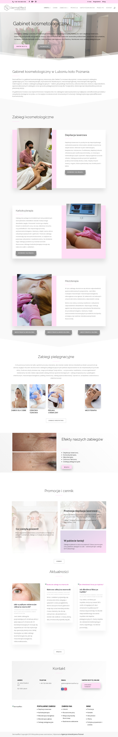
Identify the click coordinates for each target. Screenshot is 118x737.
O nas (89, 1)
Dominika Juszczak (30, 610)
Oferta (46, 8)
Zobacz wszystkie (56, 420)
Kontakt (109, 8)
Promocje (74, 8)
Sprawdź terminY (87, 686)
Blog (104, 1)
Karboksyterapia (44, 712)
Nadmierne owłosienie (70, 721)
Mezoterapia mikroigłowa (58, 332)
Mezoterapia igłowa (88, 332)
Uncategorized (26, 611)
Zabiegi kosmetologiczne (62, 594)
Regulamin (97, 1)
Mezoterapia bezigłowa (24, 332)
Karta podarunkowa (87, 8)
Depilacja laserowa (44, 709)
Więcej (66, 467)
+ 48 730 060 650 (45, 683)
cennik (59, 561)
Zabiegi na (63, 8)
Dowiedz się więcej (75, 172)
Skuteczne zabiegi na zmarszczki (59, 590)
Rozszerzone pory (69, 712)
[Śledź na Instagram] (65, 689)
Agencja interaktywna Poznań (72, 734)
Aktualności (91, 716)
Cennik (55, 8)
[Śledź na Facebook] (62, 689)
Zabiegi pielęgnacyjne (45, 722)
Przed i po (100, 8)
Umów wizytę (21, 46)
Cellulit (65, 709)
